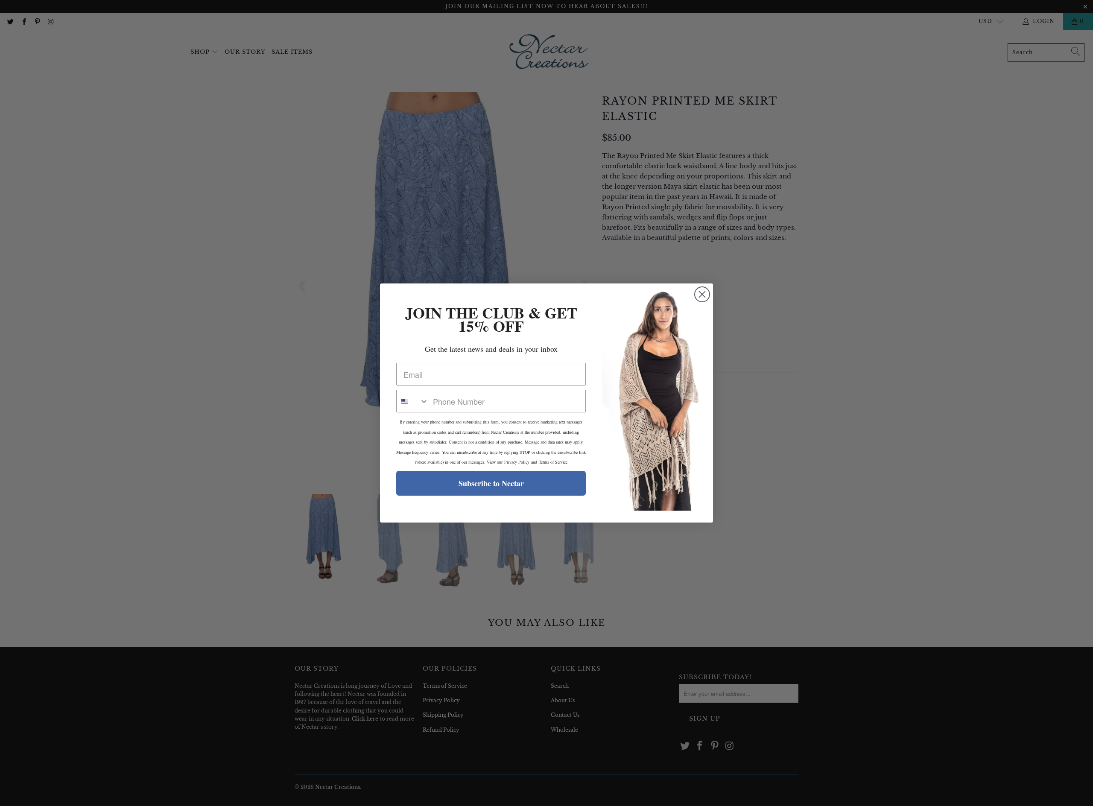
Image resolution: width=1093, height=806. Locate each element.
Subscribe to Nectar (491, 483)
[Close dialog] (702, 294)
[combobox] (413, 401)
